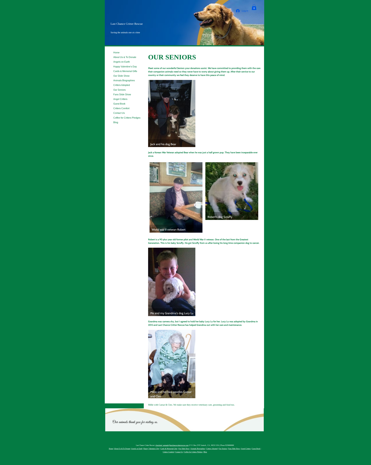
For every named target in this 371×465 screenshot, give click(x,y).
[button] (254, 7)
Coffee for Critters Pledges (126, 118)
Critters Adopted (121, 85)
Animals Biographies (124, 80)
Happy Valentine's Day (125, 66)
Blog (115, 122)
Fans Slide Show (122, 94)
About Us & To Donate (124, 57)
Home (116, 52)
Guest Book (119, 104)
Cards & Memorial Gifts (125, 71)
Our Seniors (119, 90)
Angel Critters (120, 99)
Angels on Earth (121, 62)
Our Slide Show (121, 76)
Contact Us (119, 113)
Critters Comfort (121, 108)
